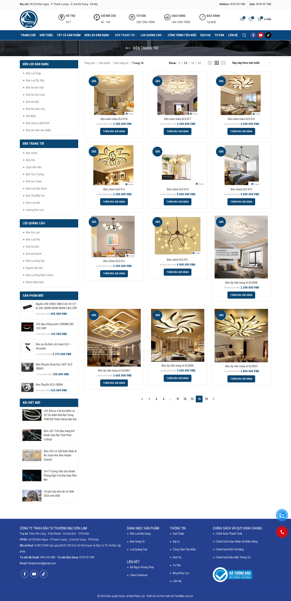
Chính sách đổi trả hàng (230, 549)
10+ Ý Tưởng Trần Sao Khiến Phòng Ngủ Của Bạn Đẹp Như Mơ (60, 475)
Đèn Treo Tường (35, 174)
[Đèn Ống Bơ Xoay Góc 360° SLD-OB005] (27, 369)
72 (185, 399)
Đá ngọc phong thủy (142, 567)
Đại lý (176, 541)
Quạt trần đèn (34, 167)
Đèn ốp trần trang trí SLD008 (241, 282)
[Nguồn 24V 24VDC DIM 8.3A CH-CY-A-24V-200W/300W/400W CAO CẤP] (27, 309)
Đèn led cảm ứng (35, 109)
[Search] (244, 35)
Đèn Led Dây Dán (35, 261)
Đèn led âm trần (35, 87)
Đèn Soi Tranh (34, 181)
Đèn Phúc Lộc (137, 596)
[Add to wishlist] (138, 99)
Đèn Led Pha (33, 239)
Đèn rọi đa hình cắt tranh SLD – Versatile (53, 346)
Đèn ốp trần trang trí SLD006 (178, 365)
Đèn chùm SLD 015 (114, 189)
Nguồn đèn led (34, 268)
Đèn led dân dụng (140, 533)
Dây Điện (31, 116)
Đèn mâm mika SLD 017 (177, 119)
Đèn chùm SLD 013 (241, 189)
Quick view (138, 90)
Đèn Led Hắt (33, 203)
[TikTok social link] (268, 35)
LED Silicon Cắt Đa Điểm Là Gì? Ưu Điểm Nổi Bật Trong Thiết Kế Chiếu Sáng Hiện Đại (60, 415)
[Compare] (138, 81)
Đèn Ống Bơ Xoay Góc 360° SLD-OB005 (54, 366)
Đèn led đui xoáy (35, 94)
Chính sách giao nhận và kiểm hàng (237, 541)
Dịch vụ (177, 557)
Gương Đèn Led (35, 210)
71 (177, 399)
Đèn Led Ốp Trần (35, 80)
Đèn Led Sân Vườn (36, 188)
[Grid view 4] (223, 63)
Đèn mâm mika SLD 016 (241, 119)
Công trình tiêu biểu (184, 549)
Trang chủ (90, 63)
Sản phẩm (105, 63)
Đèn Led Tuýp (33, 73)
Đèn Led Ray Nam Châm (39, 275)
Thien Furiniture (138, 575)
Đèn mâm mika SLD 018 (114, 119)
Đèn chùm (31, 153)
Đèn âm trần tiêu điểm (38, 130)
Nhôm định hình (35, 282)
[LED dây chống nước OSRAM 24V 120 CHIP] (27, 329)
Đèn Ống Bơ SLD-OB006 (49, 384)
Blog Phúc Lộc (181, 573)
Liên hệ (177, 581)
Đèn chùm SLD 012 (114, 261)
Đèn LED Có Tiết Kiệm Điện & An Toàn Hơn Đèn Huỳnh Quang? (60, 455)
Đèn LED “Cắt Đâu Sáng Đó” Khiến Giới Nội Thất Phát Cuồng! (59, 435)
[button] (114, 131)
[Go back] (128, 48)
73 (192, 399)
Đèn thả (30, 160)
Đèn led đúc (32, 246)
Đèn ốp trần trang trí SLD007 (114, 370)
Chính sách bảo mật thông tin (233, 557)
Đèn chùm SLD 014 (177, 189)
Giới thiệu (178, 533)
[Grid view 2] (210, 63)
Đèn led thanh (34, 254)
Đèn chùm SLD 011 (177, 259)
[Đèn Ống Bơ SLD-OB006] (27, 387)
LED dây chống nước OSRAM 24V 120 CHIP (54, 326)
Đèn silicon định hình (37, 123)
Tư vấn (177, 565)
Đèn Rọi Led (33, 232)
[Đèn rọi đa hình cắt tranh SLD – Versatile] (27, 349)
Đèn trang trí (121, 63)
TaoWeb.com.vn (184, 596)
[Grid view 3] (217, 63)
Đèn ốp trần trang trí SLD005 (241, 366)
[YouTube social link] (261, 35)
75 (206, 399)
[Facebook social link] (253, 35)
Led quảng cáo (138, 549)
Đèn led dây (32, 102)
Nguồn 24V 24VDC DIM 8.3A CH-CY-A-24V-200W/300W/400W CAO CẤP (56, 306)
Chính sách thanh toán (229, 533)
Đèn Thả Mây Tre (35, 195)
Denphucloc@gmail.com (42, 563)
